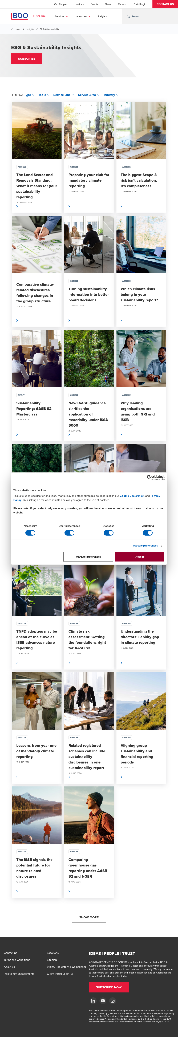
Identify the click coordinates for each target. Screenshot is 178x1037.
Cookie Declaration (132, 495)
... (117, 16)
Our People (60, 4)
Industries (81, 16)
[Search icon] (128, 16)
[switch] (69, 533)
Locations (79, 4)
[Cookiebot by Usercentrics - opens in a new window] (149, 477)
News (108, 4)
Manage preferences (145, 545)
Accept (139, 556)
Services (59, 16)
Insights (102, 16)
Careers (122, 4)
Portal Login (140, 4)
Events (94, 4)
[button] (165, 4)
